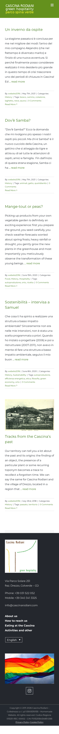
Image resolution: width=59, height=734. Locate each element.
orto (24, 282)
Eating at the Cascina (20, 625)
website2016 (14, 93)
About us (11, 616)
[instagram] (29, 690)
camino (31, 97)
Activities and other (18, 630)
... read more (17, 81)
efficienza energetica (15, 378)
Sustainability (19, 375)
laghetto (9, 100)
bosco (23, 97)
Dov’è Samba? (17, 120)
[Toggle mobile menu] (52, 5)
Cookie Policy (36, 722)
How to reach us (16, 620)
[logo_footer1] (21, 540)
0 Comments (34, 100)
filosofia (35, 378)
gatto (31, 183)
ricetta (30, 282)
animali (23, 183)
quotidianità (41, 183)
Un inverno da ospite (24, 29)
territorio (33, 504)
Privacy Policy (23, 722)
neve (16, 100)
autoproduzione (13, 282)
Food (7, 279)
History (8, 97)
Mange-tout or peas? (24, 206)
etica (28, 378)
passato (24, 504)
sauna (23, 100)
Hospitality (24, 279)
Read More (10, 104)
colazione (40, 97)
